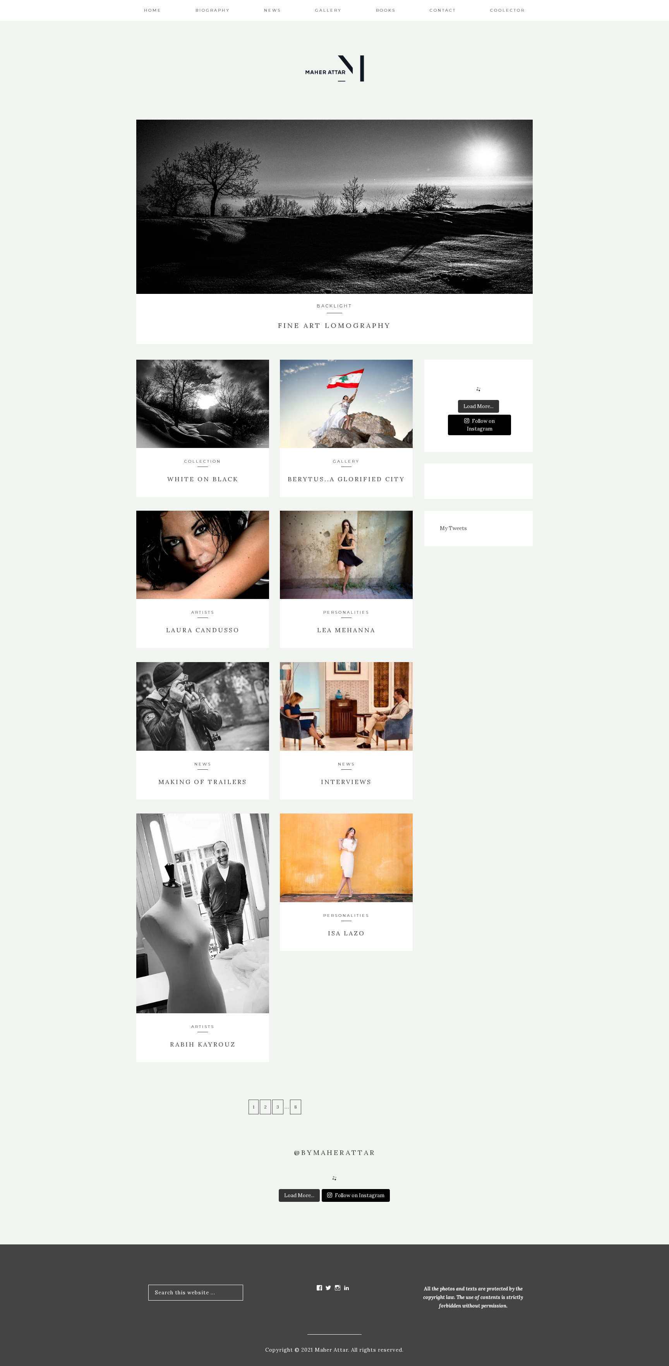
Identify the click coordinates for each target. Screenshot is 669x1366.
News (346, 764)
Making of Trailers (202, 782)
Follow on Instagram (481, 425)
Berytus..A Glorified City (346, 479)
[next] (519, 207)
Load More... (478, 406)
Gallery (346, 461)
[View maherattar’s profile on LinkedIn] (346, 1288)
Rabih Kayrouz (203, 1044)
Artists (202, 612)
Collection (202, 461)
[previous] (149, 207)
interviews (346, 782)
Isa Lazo (346, 933)
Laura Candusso (203, 630)
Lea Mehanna (346, 630)
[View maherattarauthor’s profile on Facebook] (319, 1288)
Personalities (346, 612)
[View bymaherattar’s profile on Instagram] (337, 1288)
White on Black (202, 479)
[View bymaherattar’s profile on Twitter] (328, 1288)
